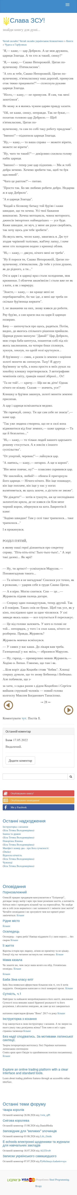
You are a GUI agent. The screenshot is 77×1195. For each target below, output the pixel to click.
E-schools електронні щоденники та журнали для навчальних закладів (36, 1143)
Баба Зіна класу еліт (18, 979)
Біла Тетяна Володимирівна (18, 830)
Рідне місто (11, 920)
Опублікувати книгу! (22, 793)
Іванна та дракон (12, 834)
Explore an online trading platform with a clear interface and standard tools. (35, 1071)
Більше (20, 915)
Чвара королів (13, 1109)
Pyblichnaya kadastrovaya (53, 1161)
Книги (69, 41)
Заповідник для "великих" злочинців (30, 1130)
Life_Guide (46, 1136)
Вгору (38, 1186)
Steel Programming (59, 1179)
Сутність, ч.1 (12, 993)
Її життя (8, 945)
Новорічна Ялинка (13, 841)
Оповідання (14, 886)
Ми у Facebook (19, 807)
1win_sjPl (45, 1115)
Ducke (7, 851)
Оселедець (11, 931)
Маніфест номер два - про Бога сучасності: (26, 848)
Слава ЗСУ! (27, 19)
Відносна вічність (12, 855)
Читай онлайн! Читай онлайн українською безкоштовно (33, 41)
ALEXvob (45, 1150)
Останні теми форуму (24, 1104)
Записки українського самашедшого (29, 1155)
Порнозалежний (15, 892)
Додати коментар (20, 760)
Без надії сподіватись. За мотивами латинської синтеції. (38, 1038)
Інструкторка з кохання (15, 826)
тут (24, 718)
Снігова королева (16, 1120)
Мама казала (12, 959)
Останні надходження (24, 820)
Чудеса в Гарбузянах (16, 44)
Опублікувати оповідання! (25, 800)
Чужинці (7, 862)
